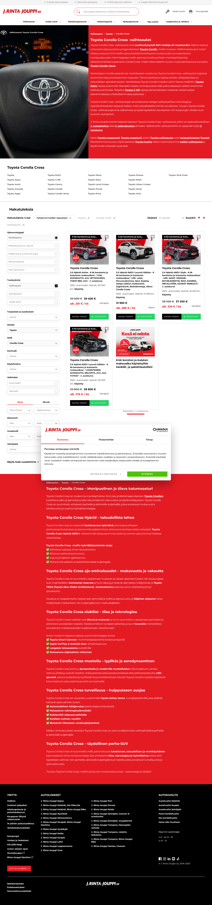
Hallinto (11, 801)
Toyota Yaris (134, 193)
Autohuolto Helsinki (169, 801)
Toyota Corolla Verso (103, 65)
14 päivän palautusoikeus (20, 823)
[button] (23, 462)
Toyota (109, 34)
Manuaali (13, 391)
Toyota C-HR (132, 90)
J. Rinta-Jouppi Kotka (52, 833)
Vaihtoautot (97, 34)
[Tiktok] (178, 858)
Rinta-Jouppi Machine (19, 857)
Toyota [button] (85, 218)
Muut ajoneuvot (17, 269)
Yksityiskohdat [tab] (106, 439)
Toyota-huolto (143, 141)
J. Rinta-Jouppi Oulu (52, 850)
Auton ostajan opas (17, 849)
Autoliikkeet (51, 795)
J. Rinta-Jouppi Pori (101, 801)
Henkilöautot (15, 237)
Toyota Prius (94, 193)
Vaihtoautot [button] (18, 225)
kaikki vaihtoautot (191, 141)
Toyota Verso (135, 189)
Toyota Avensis (15, 189)
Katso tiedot (79, 316)
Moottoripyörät (16, 261)
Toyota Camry (55, 184)
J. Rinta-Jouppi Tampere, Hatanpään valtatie (111, 826)
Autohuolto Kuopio (169, 805)
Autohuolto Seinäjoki (170, 809)
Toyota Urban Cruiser (139, 184)
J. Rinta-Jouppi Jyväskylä (54, 829)
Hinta (20, 402)
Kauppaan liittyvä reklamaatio (16, 818)
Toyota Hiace (95, 175)
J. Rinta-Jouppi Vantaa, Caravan (108, 846)
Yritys (12, 795)
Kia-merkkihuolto (168, 818)
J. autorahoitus (100, 126)
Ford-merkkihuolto (169, 813)
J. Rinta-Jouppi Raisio (102, 809)
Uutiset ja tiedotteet (18, 840)
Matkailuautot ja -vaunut (21, 245)
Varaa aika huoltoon (169, 822)
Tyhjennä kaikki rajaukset (56, 218)
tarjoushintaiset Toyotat (194, 137)
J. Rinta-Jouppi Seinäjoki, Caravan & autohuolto (110, 815)
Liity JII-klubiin (17, 868)
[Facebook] (160, 858)
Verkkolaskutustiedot (18, 828)
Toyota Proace (135, 175)
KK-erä (46, 402)
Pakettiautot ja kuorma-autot (23, 253)
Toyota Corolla (148, 49)
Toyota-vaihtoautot (161, 137)
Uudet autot (15, 302)
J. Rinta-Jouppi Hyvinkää (54, 813)
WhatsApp (100, 316)
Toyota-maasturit (131, 137)
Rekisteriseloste (15, 883)
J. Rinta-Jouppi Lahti (52, 842)
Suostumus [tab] (63, 439)
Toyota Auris (13, 184)
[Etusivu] (22, 11)
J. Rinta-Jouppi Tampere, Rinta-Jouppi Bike (111, 840)
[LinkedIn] (169, 858)
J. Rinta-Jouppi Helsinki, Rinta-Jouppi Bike (63, 809)
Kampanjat (13, 836)
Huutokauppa (15, 853)
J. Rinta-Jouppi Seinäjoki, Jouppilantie (111, 821)
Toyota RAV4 (135, 179)
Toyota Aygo (13, 193)
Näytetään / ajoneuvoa (135, 411)
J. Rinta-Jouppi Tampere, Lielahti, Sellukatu (109, 833)
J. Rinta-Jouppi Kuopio (53, 837)
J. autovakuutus (125, 126)
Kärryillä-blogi (14, 844)
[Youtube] (173, 858)
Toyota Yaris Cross (178, 175)
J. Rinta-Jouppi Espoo (52, 801)
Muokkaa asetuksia (104, 474)
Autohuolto (168, 795)
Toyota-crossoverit (109, 137)
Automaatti (15, 383)
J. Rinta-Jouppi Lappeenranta (56, 846)
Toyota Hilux (94, 179)
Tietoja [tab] (149, 439)
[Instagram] (164, 858)
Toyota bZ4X (54, 175)
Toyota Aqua (14, 179)
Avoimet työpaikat (17, 805)
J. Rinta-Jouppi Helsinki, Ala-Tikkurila (60, 805)
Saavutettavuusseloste (19, 891)
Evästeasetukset (16, 887)
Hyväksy (147, 474)
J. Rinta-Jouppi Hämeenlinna (56, 818)
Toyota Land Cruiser (98, 184)
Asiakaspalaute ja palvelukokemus (16, 811)
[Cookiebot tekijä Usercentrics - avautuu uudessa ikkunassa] (155, 430)
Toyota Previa (95, 189)
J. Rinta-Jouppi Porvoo (103, 805)
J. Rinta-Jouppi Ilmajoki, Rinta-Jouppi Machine (61, 823)
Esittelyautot (15, 293)
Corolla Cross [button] (107, 218)
